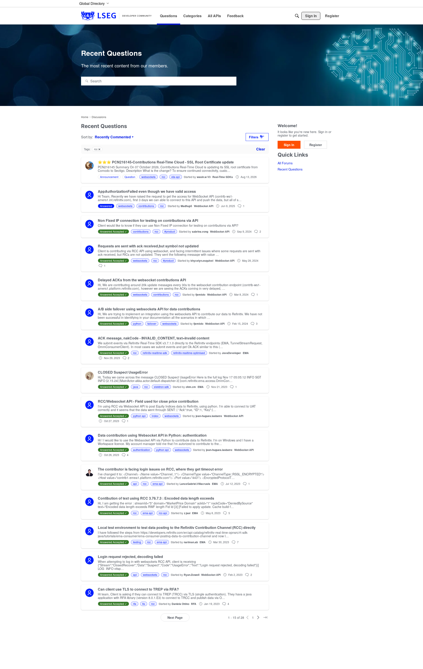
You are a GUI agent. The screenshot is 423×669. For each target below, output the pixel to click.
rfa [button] (134, 604)
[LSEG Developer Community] (116, 15)
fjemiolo (200, 295)
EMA (246, 353)
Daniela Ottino (180, 604)
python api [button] (139, 416)
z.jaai (187, 513)
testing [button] (137, 542)
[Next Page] (258, 617)
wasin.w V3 (204, 177)
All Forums (285, 163)
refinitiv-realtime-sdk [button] (155, 353)
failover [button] (151, 323)
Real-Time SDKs (222, 177)
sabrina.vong (200, 232)
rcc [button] (163, 177)
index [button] (155, 416)
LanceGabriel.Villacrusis (195, 484)
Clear (260, 149)
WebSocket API (203, 206)
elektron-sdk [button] (161, 387)
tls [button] (143, 604)
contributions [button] (146, 206)
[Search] (297, 16)
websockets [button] (148, 177)
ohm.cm (191, 387)
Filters (253, 137)
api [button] (135, 484)
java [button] (135, 387)
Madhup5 (186, 206)
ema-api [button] (158, 484)
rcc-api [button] (163, 513)
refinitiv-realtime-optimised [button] (189, 353)
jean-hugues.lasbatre (209, 416)
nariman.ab (191, 542)
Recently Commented (113, 137)
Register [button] (315, 145)
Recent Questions (290, 169)
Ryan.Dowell (191, 575)
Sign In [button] (289, 145)
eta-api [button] (175, 177)
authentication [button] (141, 450)
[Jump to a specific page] (265, 617)
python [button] (137, 323)
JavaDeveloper (231, 353)
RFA (193, 604)
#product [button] (169, 231)
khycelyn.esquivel (202, 261)
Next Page (175, 617)
